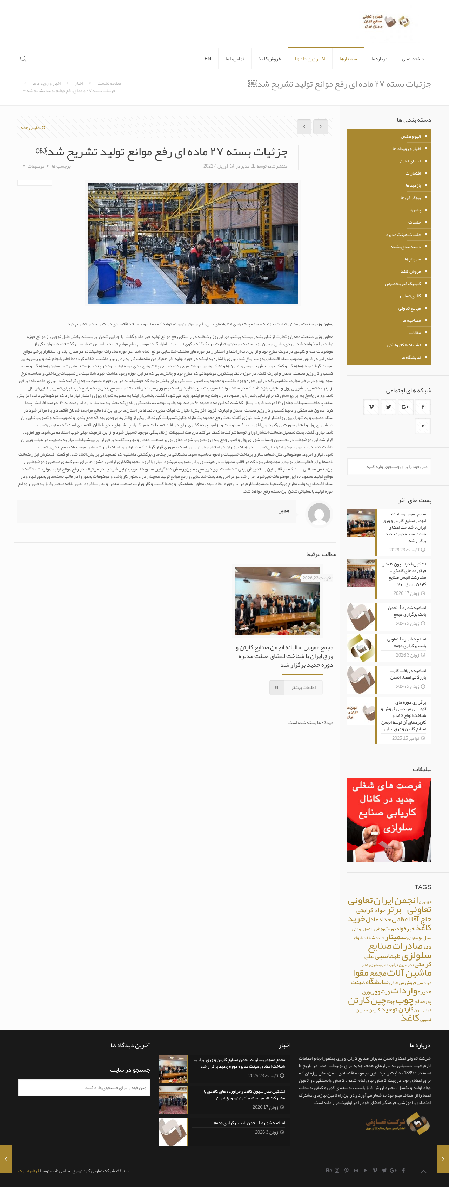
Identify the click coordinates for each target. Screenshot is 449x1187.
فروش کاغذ (411, 271)
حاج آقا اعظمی (411, 919)
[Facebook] (403, 1170)
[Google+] (393, 1170)
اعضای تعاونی (409, 160)
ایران (384, 899)
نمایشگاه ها (411, 357)
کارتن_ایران (422, 1010)
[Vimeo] (374, 1170)
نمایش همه (31, 127)
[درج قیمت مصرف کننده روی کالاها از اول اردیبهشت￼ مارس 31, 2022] (6, 1159)
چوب (405, 1000)
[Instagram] (337, 1170)
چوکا (391, 1001)
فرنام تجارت (28, 1170)
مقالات (415, 332)
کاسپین (425, 1019)
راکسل (368, 929)
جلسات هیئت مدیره (403, 234)
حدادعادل (378, 919)
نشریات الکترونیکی (404, 345)
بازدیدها (413, 185)
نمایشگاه (377, 982)
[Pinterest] (346, 1170)
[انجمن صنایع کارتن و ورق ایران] (387, 24)
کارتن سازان (368, 1009)
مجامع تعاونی (409, 308)
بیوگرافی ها (411, 197)
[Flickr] (356, 1170)
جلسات (414, 222)
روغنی (357, 929)
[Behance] (329, 1170)
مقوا (360, 972)
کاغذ (410, 1017)
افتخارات (413, 173)
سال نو (424, 937)
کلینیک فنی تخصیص (403, 283)
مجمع (377, 973)
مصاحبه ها (411, 320)
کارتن (359, 1000)
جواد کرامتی (371, 910)
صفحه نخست (109, 83)
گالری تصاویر (410, 295)
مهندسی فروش (418, 982)
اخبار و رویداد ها (46, 83)
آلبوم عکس (411, 136)
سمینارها (413, 259)
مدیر (245, 166)
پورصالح (422, 1001)
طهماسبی (388, 955)
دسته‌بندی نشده (406, 246)
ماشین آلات (409, 972)
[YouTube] (365, 1170)
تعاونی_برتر (408, 909)
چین (378, 1000)
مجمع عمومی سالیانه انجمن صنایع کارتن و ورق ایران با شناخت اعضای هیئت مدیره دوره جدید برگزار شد (284, 656)
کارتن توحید (397, 1009)
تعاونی (360, 899)
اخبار (79, 83)
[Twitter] (384, 1170)
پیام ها (415, 210)
